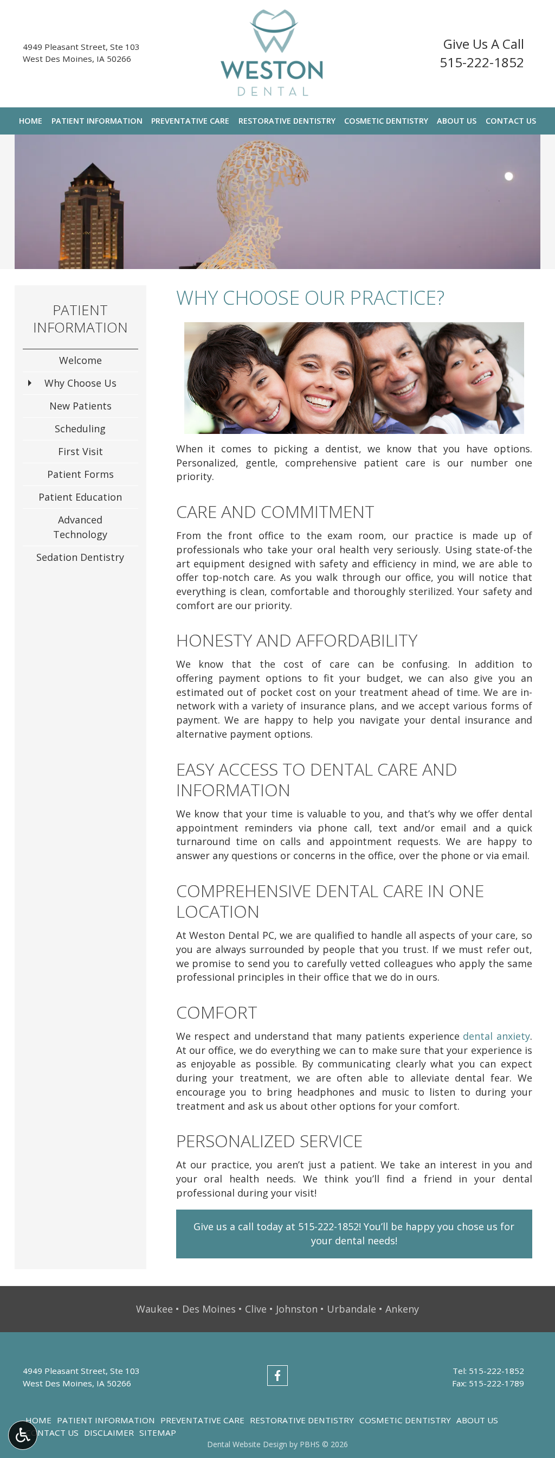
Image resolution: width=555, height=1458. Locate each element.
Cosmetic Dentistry (386, 121)
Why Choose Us (80, 382)
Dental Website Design (247, 1444)
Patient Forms (80, 474)
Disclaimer (109, 1432)
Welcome (80, 360)
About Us (456, 121)
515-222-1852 (482, 62)
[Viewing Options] (22, 1435)
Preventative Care (190, 121)
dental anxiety (496, 1036)
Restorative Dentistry (286, 121)
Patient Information (97, 121)
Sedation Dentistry (80, 557)
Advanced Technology (80, 527)
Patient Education (80, 496)
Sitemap (157, 1432)
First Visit (80, 451)
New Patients (80, 405)
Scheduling (80, 428)
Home (30, 121)
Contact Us (511, 121)
